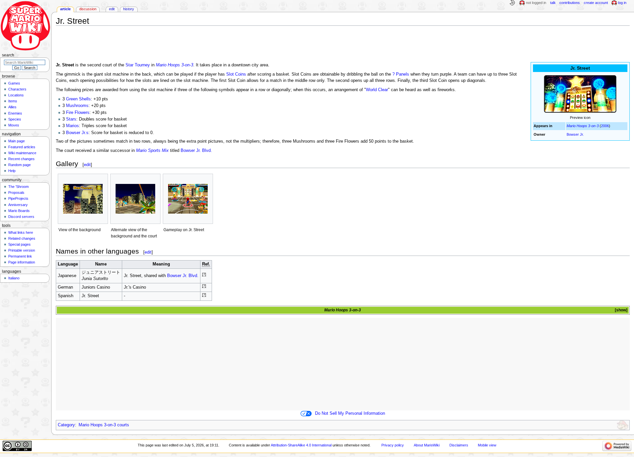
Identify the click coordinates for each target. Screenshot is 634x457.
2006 (605, 126)
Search (8, 55)
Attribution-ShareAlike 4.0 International (301, 445)
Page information (21, 262)
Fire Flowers (77, 112)
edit (87, 164)
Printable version (21, 250)
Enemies (15, 113)
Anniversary (18, 205)
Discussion (87, 9)
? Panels (400, 74)
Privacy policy (392, 445)
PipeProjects (18, 198)
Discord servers (21, 217)
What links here (20, 232)
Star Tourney (137, 65)
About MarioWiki (427, 445)
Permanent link (20, 256)
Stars (71, 119)
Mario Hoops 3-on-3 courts (104, 425)
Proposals (16, 192)
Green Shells (78, 99)
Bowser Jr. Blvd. (196, 150)
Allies (12, 107)
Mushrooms (77, 105)
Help (12, 171)
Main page (16, 141)
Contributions (569, 3)
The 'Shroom (18, 187)
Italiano (13, 278)
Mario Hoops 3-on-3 (583, 126)
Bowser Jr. (575, 134)
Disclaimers (458, 445)
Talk (553, 3)
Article (65, 9)
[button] (621, 310)
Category (66, 425)
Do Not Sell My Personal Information (350, 413)
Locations (16, 95)
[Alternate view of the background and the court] (135, 199)
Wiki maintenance (22, 153)
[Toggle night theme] (512, 3)
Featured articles (21, 147)
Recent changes (21, 159)
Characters (17, 89)
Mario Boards (19, 211)
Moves (13, 125)
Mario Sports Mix (152, 150)
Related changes (21, 238)
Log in (622, 3)
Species (14, 119)
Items (12, 101)
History (128, 9)
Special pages (19, 244)
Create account (596, 3)
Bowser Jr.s (77, 132)
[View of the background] (83, 199)
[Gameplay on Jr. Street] (188, 199)
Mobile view (487, 445)
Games (14, 83)
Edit (112, 9)
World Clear (377, 90)
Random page (19, 165)
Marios (72, 125)
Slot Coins (236, 74)
